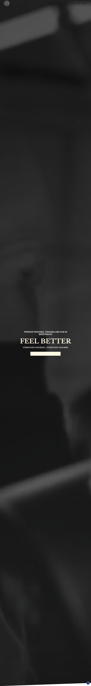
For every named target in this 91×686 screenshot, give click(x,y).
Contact (84, 3)
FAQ (78, 3)
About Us (66, 3)
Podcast (73, 3)
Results (59, 3)
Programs (50, 3)
